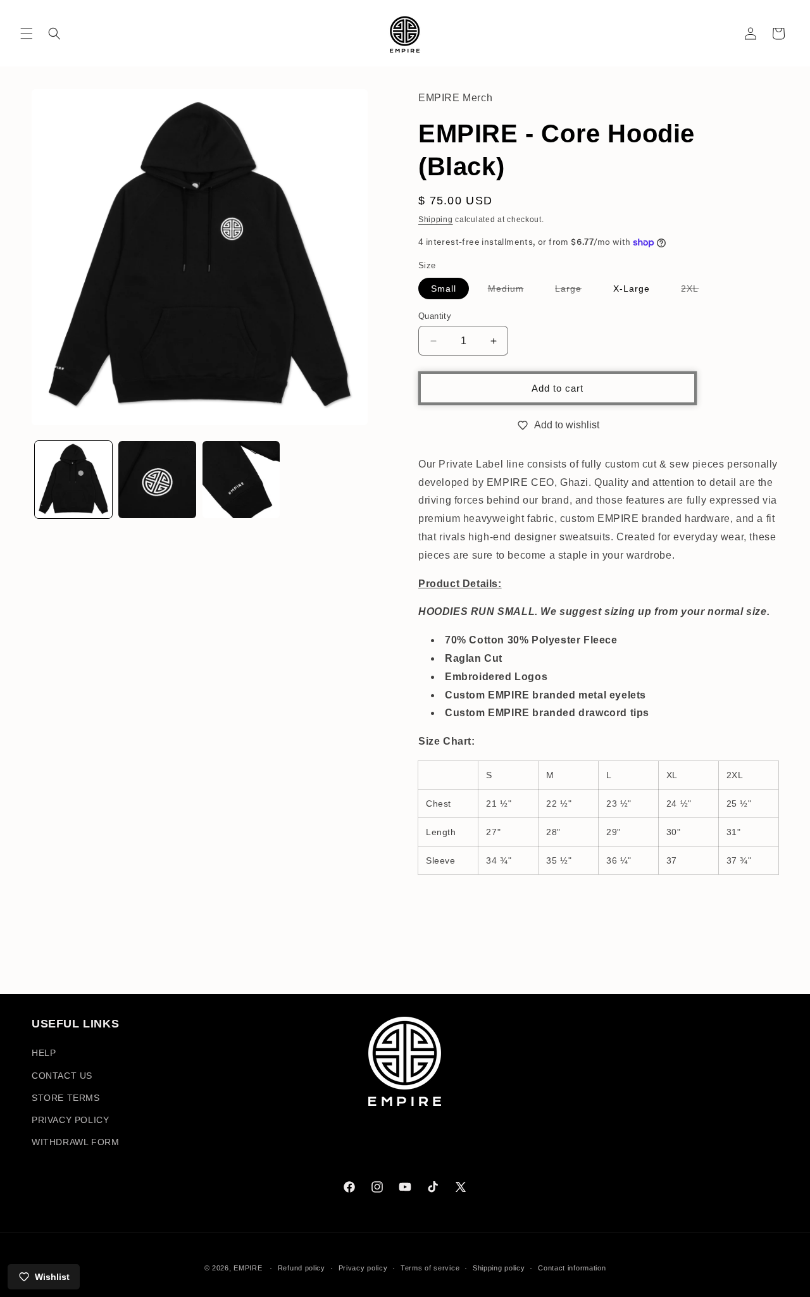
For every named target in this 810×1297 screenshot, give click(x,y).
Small (443, 288)
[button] (26, 33)
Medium (512, 291)
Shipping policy (499, 1267)
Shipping (435, 219)
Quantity (434, 316)
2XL (696, 291)
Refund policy (301, 1267)
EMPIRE (249, 1268)
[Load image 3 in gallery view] (241, 479)
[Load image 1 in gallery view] (73, 479)
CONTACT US (62, 1075)
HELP (44, 1053)
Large (574, 291)
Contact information (572, 1267)
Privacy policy (363, 1267)
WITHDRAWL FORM (75, 1142)
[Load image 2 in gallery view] (157, 479)
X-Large (631, 288)
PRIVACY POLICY (70, 1120)
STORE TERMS (66, 1098)
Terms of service (430, 1267)
